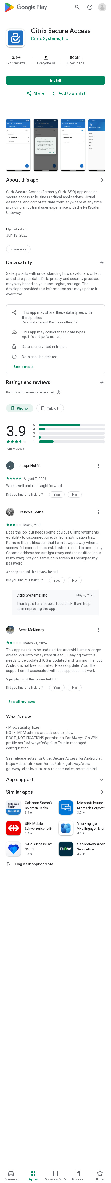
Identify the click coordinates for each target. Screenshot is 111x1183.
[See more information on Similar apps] (102, 792)
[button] (53, 63)
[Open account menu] (102, 7)
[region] (55, 60)
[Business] (18, 249)
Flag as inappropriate (29, 863)
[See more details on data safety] (24, 367)
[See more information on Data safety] (102, 262)
